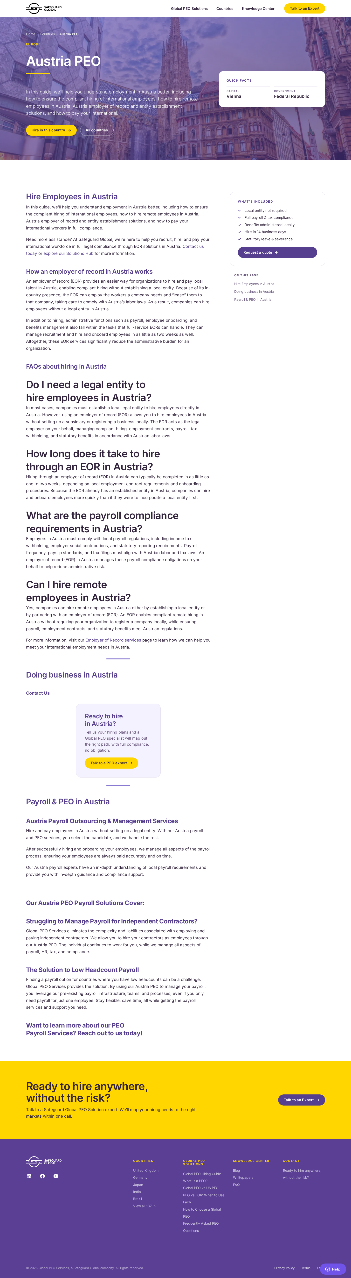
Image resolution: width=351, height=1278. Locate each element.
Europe (33, 44)
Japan (138, 1185)
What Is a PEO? (195, 1181)
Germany (140, 1177)
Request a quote (257, 252)
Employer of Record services (113, 640)
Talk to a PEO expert (108, 763)
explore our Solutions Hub (68, 253)
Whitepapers (243, 1177)
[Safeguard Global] (44, 8)
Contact (291, 1161)
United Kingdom (145, 1170)
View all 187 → (144, 1206)
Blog (236, 1170)
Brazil (137, 1199)
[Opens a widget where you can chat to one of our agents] (333, 1270)
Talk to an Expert (304, 8)
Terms (305, 1268)
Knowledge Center (258, 9)
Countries (224, 9)
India (137, 1192)
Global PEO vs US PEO (201, 1188)
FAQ (236, 1185)
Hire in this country (48, 130)
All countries (97, 130)
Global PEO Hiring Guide (202, 1174)
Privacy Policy (284, 1268)
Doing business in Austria (254, 291)
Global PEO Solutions (189, 9)
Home (30, 34)
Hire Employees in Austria (254, 283)
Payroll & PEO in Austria (252, 299)
